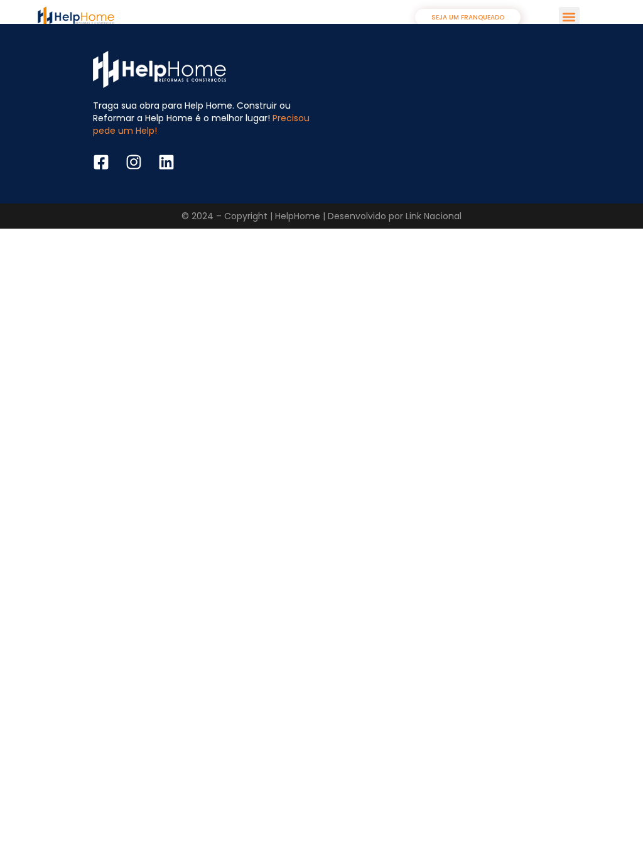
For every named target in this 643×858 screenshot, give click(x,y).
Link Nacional (434, 216)
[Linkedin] (166, 162)
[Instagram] (134, 162)
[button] (569, 17)
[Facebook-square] (101, 162)
